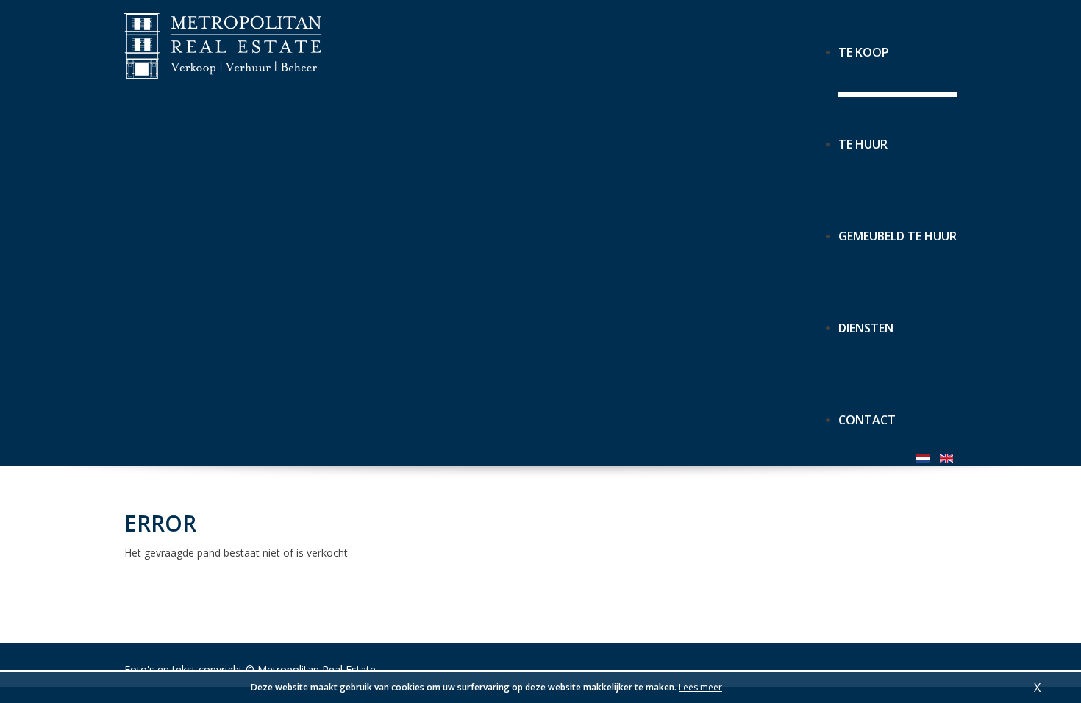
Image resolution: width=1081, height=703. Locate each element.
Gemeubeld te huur (897, 230)
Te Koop (863, 46)
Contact (867, 413)
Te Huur (863, 138)
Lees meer (700, 687)
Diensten (865, 322)
